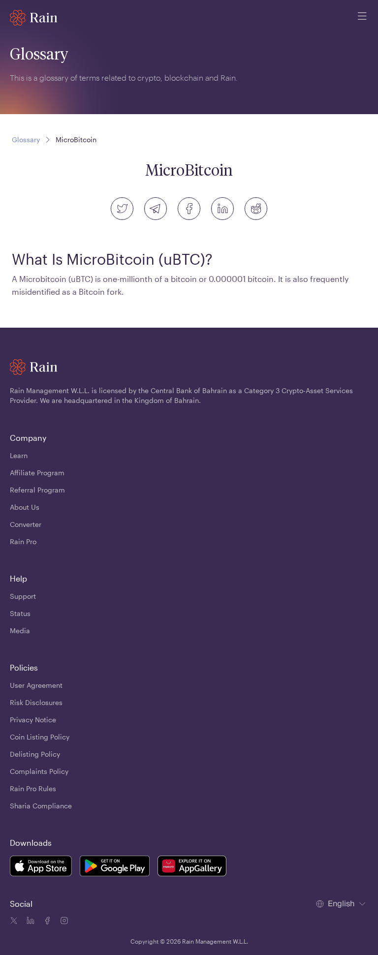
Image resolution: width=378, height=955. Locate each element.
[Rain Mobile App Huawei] (192, 867)
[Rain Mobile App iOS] (41, 867)
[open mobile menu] (362, 18)
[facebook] (189, 208)
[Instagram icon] (63, 922)
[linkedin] (222, 208)
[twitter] (122, 208)
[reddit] (256, 208)
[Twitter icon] (14, 922)
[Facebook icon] (46, 922)
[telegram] (155, 208)
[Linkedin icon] (29, 922)
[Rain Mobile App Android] (115, 867)
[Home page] (34, 18)
